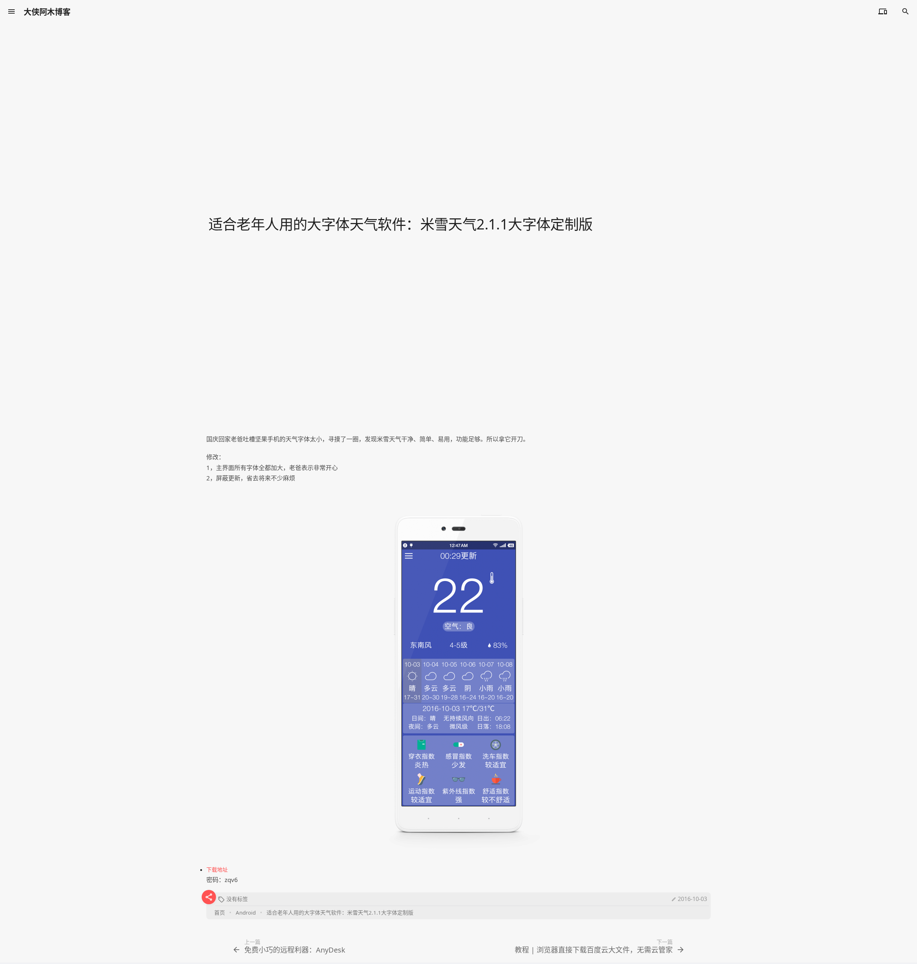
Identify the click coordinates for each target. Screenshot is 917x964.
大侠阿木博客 (47, 11)
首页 (219, 912)
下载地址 (217, 869)
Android (246, 912)
